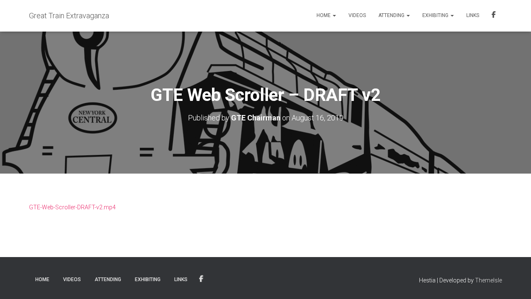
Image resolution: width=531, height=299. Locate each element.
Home (324, 15)
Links (472, 15)
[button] (334, 15)
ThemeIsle (488, 280)
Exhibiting (436, 15)
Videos (357, 15)
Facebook (493, 15)
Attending (392, 15)
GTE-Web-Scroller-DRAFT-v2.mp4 (72, 207)
